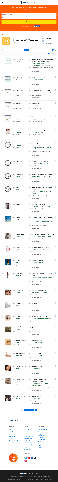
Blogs (25, 447)
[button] (55, 2)
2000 (51, 32)
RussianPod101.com (45, 476)
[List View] (55, 50)
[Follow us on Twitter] (25, 457)
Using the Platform (42, 439)
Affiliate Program (28, 449)
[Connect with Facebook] (37, 26)
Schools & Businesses (29, 444)
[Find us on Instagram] (25, 460)
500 (22, 32)
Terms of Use (33, 477)
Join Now (29, 22)
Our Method (27, 429)
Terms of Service (44, 479)
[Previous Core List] (54, 33)
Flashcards (11, 434)
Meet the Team (28, 434)
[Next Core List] (56, 33)
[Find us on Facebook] (32, 457)
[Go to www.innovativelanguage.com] (29, 473)
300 (12, 32)
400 (17, 32)
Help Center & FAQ (42, 429)
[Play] (14, 59)
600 (26, 32)
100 (2, 32)
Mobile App (11, 444)
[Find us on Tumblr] (35, 457)
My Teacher (11, 442)
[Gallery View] (53, 50)
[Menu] (2, 2)
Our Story (26, 431)
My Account (41, 437)
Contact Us (40, 447)
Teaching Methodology (43, 441)
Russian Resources (13, 440)
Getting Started (41, 431)
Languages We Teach (29, 442)
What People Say (28, 436)
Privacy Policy (25, 477)
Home (10, 429)
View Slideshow (48, 43)
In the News (27, 440)
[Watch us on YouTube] (28, 457)
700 (31, 32)
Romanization (54, 53)
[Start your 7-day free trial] (13, 457)
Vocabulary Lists (12, 436)
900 (41, 32)
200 (7, 32)
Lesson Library (12, 431)
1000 (46, 32)
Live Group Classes (13, 438)
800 (36, 32)
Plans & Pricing (28, 438)
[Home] (27, 3)
